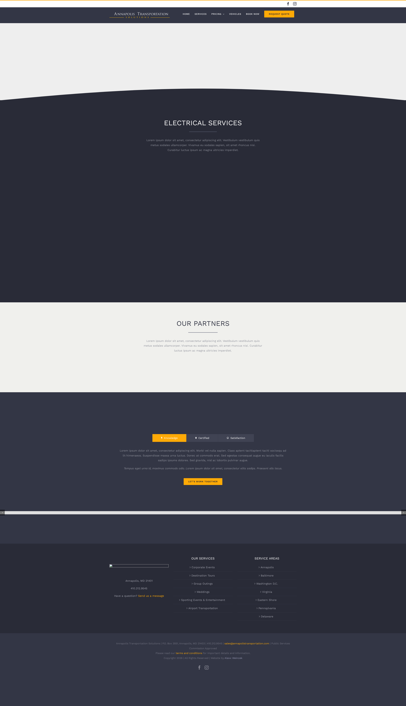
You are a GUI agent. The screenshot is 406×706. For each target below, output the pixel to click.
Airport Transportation (203, 608)
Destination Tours (203, 575)
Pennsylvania (267, 608)
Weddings (203, 591)
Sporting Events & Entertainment (203, 600)
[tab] (169, 438)
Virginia (267, 591)
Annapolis (267, 567)
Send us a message (151, 595)
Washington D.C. (267, 583)
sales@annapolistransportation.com (246, 643)
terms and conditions (189, 653)
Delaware (267, 616)
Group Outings (203, 583)
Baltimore (267, 575)
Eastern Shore (267, 600)
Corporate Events (203, 567)
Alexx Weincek (233, 658)
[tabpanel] (203, 466)
